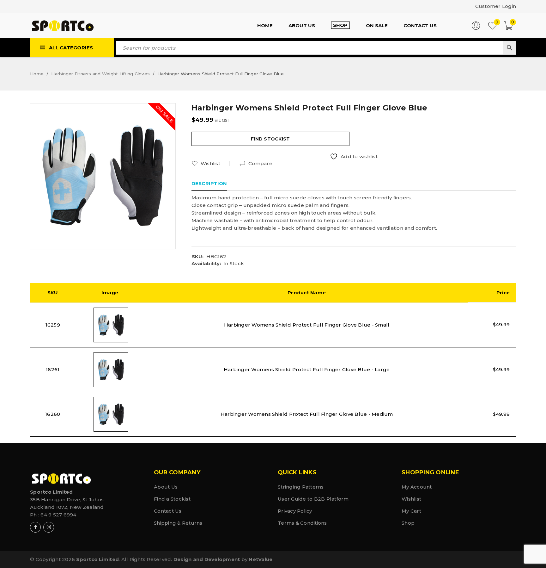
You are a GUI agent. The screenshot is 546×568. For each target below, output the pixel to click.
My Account (417, 487)
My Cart (411, 511)
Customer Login (495, 6)
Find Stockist (270, 139)
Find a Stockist (172, 499)
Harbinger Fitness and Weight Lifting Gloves (100, 73)
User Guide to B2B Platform (313, 499)
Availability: (206, 263)
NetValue (260, 559)
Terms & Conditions (302, 523)
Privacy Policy (295, 511)
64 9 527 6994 (58, 515)
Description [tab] (209, 183)
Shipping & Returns (178, 523)
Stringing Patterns (301, 487)
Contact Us (168, 511)
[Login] (476, 28)
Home (37, 73)
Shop (408, 523)
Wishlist (411, 499)
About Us (166, 487)
